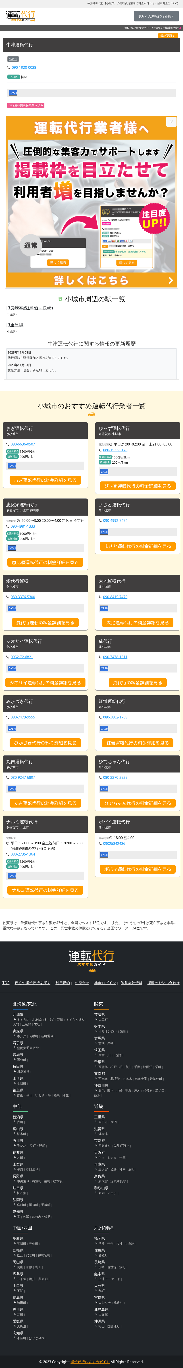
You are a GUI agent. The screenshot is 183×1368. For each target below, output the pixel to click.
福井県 (18, 1152)
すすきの (23, 1019)
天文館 (103, 1314)
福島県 (18, 1090)
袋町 (47, 1181)
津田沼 (147, 1067)
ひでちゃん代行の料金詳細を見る (137, 803)
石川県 (18, 1140)
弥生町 (33, 1243)
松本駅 (57, 1181)
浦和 (119, 1055)
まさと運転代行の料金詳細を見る (137, 546)
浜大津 (103, 1134)
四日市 (103, 1122)
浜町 (122, 1267)
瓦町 (20, 1314)
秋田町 (21, 1302)
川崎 (119, 1090)
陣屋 (65, 1095)
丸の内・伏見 (41, 1216)
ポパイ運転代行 (114, 822)
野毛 (101, 1090)
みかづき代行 (19, 701)
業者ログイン (105, 982)
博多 (101, 1243)
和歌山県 (101, 1187)
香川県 (18, 1309)
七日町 (21, 1083)
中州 (110, 1243)
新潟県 (18, 1116)
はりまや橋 (37, 1338)
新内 (101, 1193)
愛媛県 (18, 1321)
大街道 (21, 1326)
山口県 (18, 1285)
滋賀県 (99, 1128)
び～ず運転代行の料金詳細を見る (137, 486)
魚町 (131, 1169)
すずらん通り (75, 1019)
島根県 (18, 1250)
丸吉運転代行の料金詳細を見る (45, 803)
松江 (20, 1255)
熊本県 (99, 1273)
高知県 (18, 1333)
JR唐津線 (14, 325)
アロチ (112, 1193)
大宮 (101, 1055)
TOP (6, 982)
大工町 (103, 1019)
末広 (37, 1024)
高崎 (110, 1043)
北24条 (37, 1019)
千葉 (137, 1067)
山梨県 (18, 1164)
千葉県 (99, 1061)
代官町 (30, 1255)
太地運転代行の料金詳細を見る (137, 622)
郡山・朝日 (25, 1095)
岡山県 (18, 1262)
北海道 (18, 1014)
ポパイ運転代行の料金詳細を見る (137, 869)
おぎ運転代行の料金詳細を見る (45, 480)
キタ (101, 1157)
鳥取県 (18, 1238)
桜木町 (21, 1134)
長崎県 (99, 1262)
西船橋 (103, 1067)
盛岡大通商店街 (28, 1048)
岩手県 (18, 1042)
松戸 (113, 1067)
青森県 (18, 1031)
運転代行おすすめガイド (138, 27)
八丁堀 (21, 1279)
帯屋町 (21, 1338)
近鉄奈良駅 (118, 1181)
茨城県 (99, 1014)
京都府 (99, 1140)
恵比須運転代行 (21, 505)
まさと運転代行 (114, 505)
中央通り (23, 1181)
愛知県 (18, 1211)
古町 (20, 1122)
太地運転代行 (112, 581)
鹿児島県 (101, 1309)
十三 (122, 1157)
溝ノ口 (159, 1090)
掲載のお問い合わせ (164, 982)
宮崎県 (99, 1297)
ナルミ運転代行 (21, 822)
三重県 (99, 1116)
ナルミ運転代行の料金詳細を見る (45, 890)
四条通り (104, 1145)
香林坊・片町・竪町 (31, 1145)
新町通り (47, 1036)
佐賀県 (157, 27)
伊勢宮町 (44, 1255)
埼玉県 (99, 1049)
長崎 (101, 1267)
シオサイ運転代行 (24, 641)
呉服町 (21, 1205)
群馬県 (99, 1038)
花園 (60, 1019)
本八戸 (21, 1036)
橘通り (118, 1302)
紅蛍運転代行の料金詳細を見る (137, 743)
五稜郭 (26, 1024)
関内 (110, 1090)
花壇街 (115, 1078)
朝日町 (21, 1243)
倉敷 (29, 1267)
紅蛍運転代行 (112, 701)
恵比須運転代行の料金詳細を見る (45, 562)
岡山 (20, 1267)
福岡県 (99, 1238)
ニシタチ (104, 1302)
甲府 (20, 1169)
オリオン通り (107, 1031)
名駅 (26, 1216)
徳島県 (18, 1297)
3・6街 (49, 1019)
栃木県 (99, 1026)
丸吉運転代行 (19, 761)
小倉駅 (130, 1243)
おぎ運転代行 (19, 428)
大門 (16, 1024)
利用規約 (63, 982)
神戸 (122, 1169)
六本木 (127, 1078)
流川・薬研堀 (38, 1279)
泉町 (123, 1031)
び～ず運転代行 (114, 428)
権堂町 (37, 1181)
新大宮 (103, 1181)
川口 (110, 1055)
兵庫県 (99, 1164)
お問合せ (82, 982)
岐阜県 (18, 1187)
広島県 (18, 1273)
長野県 (18, 1176)
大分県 (99, 1285)
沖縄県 (99, 1321)
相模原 (147, 1090)
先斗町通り (121, 1145)
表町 (38, 1267)
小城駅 (11, 332)
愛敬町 (103, 1255)
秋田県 (18, 1066)
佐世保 (112, 1267)
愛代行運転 (17, 581)
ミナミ (112, 1157)
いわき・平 (43, 1095)
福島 (57, 1095)
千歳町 (45, 1205)
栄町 (158, 1067)
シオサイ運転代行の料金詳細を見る (45, 682)
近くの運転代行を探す (32, 982)
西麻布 (103, 1078)
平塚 (128, 1090)
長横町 (33, 1036)
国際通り (113, 1326)
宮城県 (18, 1054)
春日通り (32, 1169)
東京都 (99, 1073)
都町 (101, 1291)
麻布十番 (141, 1078)
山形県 (18, 1078)
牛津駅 (11, 315)
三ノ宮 (103, 1169)
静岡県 (18, 1199)
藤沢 (97, 1095)
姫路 (113, 1169)
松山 (101, 1326)
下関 (20, 1291)
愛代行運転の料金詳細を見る (45, 622)
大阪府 (99, 1152)
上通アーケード (109, 1279)
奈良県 (99, 1176)
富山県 (18, 1128)
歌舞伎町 (156, 1078)
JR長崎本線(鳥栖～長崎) (29, 308)
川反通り (23, 1071)
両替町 (33, 1205)
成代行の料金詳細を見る (137, 682)
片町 (20, 1157)
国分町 (21, 1060)
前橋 (101, 1043)
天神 (119, 1243)
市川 (128, 1067)
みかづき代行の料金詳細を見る (45, 743)
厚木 (137, 1090)
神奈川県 (101, 1085)
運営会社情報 (131, 982)
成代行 (105, 641)
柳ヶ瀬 (21, 1193)
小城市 (13, 59)
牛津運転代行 (19, 45)
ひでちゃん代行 (114, 761)
